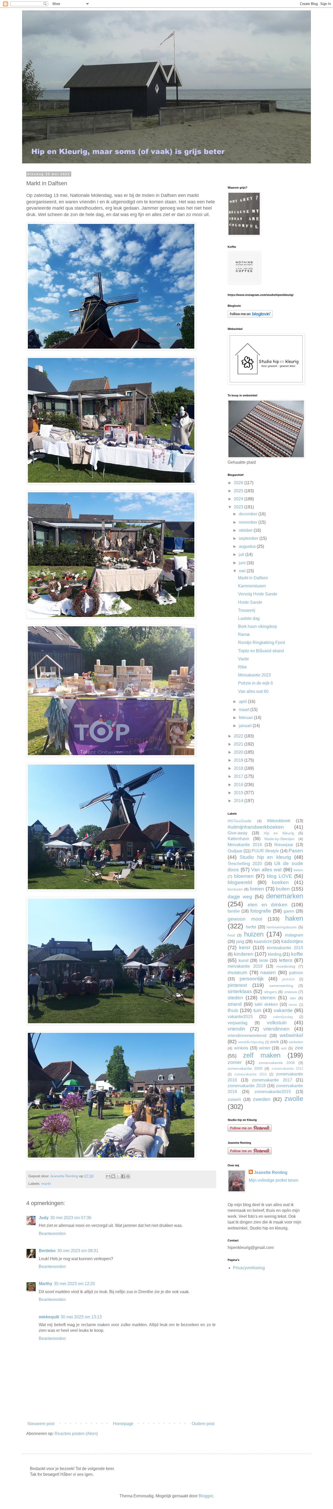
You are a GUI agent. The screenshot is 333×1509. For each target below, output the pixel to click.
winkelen (296, 1042)
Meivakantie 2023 (254, 675)
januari (246, 725)
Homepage (123, 1423)
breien (257, 889)
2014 (239, 801)
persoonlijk (252, 978)
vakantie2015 (240, 1016)
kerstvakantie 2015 (285, 948)
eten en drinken (268, 904)
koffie (297, 954)
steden (235, 997)
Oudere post (203, 1423)
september (249, 538)
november (248, 522)
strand (235, 1004)
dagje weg (240, 896)
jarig (240, 941)
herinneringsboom (282, 927)
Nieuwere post (41, 1423)
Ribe (242, 667)
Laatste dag (249, 618)
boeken (280, 882)
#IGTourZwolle (240, 821)
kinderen (243, 954)
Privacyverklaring (249, 1268)
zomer (235, 1062)
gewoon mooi (245, 919)
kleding (274, 954)
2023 (239, 507)
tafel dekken (266, 1004)
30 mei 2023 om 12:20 (74, 1283)
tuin (257, 1010)
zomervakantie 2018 (247, 1085)
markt (46, 1183)
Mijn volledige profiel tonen (273, 1180)
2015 (239, 792)
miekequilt (49, 1317)
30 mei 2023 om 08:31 (77, 1250)
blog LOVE (279, 876)
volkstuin (277, 1022)
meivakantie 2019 (245, 966)
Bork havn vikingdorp (257, 626)
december (248, 514)
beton (298, 870)
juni (243, 563)
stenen (268, 997)
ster (293, 998)
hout (231, 935)
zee (299, 1048)
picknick (288, 979)
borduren (235, 889)
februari (246, 717)
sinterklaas (240, 991)
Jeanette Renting (270, 1172)
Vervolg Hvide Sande (257, 594)
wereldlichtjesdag (251, 1042)
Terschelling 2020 (245, 863)
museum (237, 972)
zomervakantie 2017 (272, 1080)
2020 (239, 752)
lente (263, 960)
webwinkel (291, 1035)
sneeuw (290, 992)
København (238, 838)
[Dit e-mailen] (108, 1176)
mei (243, 571)
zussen (234, 1099)
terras (293, 1005)
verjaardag (237, 1023)
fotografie (260, 911)
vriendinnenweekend (247, 1035)
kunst (243, 960)
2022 (239, 736)
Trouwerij (246, 610)
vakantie (283, 1010)
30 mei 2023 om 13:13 (81, 1317)
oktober (246, 530)
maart (244, 709)
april (243, 701)
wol (283, 1048)
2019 (239, 760)
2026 (239, 483)
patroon (296, 972)
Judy (44, 1217)
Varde (243, 659)
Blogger (205, 1496)
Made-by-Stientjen (279, 839)
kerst (244, 947)
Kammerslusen (252, 586)
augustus (248, 546)
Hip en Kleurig (279, 833)
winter (264, 1048)
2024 (239, 499)
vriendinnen (276, 1029)
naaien (268, 972)
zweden (262, 1099)
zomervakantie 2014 (250, 1074)
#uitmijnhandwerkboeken (256, 827)
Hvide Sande (250, 602)
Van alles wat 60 (253, 691)
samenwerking (281, 985)
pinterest (237, 985)
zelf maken (261, 1055)
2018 (239, 768)
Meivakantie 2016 (245, 844)
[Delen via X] (118, 1176)
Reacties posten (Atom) (76, 1433)
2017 (239, 776)
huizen (254, 934)
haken (294, 918)
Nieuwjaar (283, 844)
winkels (241, 1048)
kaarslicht (263, 941)
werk (274, 1042)
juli (242, 554)
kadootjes (292, 941)
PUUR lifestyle (265, 851)
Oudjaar (235, 851)
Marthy (45, 1283)
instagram (294, 935)
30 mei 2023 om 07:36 (70, 1217)
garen (289, 911)
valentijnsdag (283, 1017)
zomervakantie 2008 (277, 1063)
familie (234, 911)
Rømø (244, 634)
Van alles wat (266, 869)
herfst (251, 927)
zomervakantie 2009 (245, 1068)
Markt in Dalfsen (253, 578)
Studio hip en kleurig (265, 857)
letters (285, 960)
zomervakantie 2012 (287, 1069)
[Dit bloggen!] (113, 1176)
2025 (239, 491)
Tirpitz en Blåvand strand (261, 651)
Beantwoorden (52, 1233)
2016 (239, 784)
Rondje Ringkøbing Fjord (261, 642)
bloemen (244, 876)
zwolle (293, 1098)
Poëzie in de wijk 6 (255, 683)
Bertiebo (47, 1250)
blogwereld (240, 882)
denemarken (284, 896)
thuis (233, 1010)
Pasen (296, 850)
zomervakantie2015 (272, 1091)
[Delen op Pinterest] (128, 1176)
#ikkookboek (278, 821)
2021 (239, 744)
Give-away (237, 833)
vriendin (236, 1029)
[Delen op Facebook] (123, 1176)
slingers (270, 992)
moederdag (285, 966)
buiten (283, 889)
